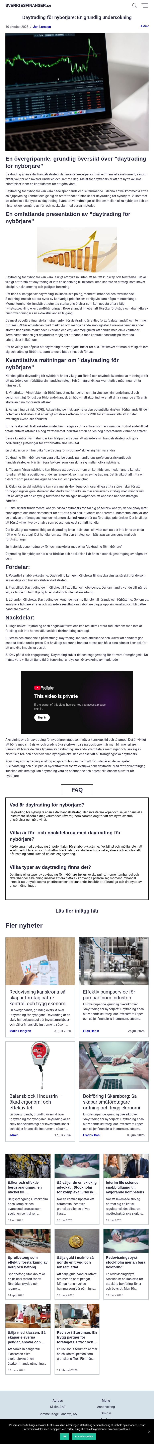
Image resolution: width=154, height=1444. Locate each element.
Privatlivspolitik (84, 1436)
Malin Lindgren (20, 1031)
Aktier (145, 26)
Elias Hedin (91, 1031)
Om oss (106, 1413)
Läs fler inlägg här (77, 911)
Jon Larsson (42, 27)
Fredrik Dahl (91, 1135)
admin (13, 1135)
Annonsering (106, 1407)
